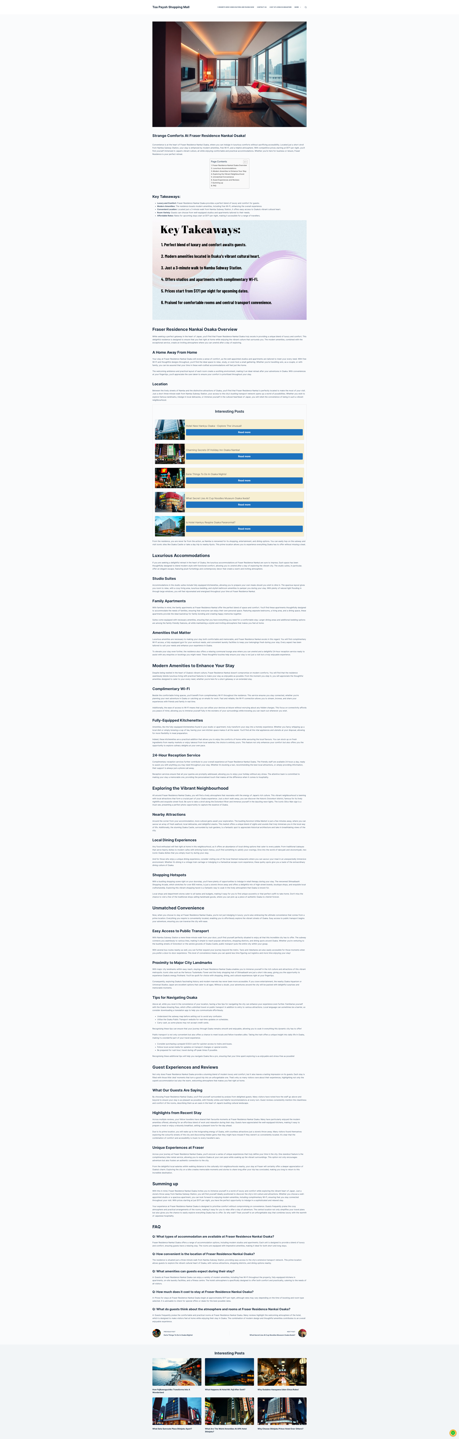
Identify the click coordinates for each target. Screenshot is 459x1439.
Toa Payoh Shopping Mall (170, 7)
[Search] (306, 7)
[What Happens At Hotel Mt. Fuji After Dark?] (229, 1372)
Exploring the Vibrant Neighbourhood (228, 174)
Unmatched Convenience (223, 177)
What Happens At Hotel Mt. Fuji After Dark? (225, 1389)
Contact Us (262, 7)
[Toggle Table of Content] (244, 162)
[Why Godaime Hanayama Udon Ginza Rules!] (282, 1372)
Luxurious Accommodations (224, 168)
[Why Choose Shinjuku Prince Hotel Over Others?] (282, 1411)
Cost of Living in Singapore (281, 7)
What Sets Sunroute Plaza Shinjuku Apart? (172, 1429)
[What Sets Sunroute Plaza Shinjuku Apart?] (176, 1411)
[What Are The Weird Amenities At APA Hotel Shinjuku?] (229, 1411)
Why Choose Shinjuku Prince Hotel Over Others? (280, 1429)
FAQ (214, 186)
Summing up (218, 183)
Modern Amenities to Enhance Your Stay (229, 171)
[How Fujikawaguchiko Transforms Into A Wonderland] (176, 1372)
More (297, 7)
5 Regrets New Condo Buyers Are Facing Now (236, 7)
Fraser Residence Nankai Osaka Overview (230, 165)
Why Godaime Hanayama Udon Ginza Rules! (278, 1389)
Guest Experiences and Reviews (226, 180)
